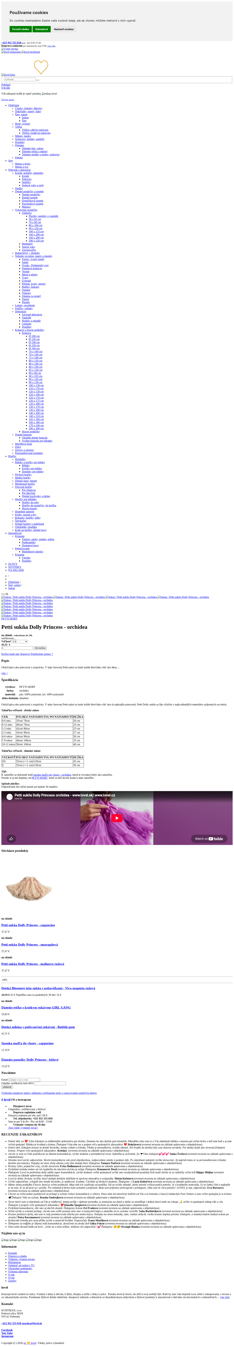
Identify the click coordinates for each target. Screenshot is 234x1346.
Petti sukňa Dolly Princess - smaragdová (29, 944)
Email (4, 1079)
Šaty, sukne (14, 585)
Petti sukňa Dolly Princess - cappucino (28, 925)
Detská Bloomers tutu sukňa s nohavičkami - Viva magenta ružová (48, 988)
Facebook (7, 1330)
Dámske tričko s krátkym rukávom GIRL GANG (36, 1007)
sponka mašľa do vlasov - (47, 774)
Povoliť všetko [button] (20, 29)
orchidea (66, 774)
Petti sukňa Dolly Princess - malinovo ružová (32, 964)
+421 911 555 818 (11, 1323)
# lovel (6, 1099)
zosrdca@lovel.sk (32, 1323)
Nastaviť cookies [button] (64, 29)
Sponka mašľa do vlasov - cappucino (27, 1043)
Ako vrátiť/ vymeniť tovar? (23, 1127)
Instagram (7, 1336)
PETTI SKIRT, (40, 777)
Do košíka (40, 648)
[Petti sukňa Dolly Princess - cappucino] (28, 915)
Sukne (11, 588)
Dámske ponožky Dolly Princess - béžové (29, 1059)
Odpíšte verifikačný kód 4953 (17, 1083)
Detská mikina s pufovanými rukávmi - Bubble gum (38, 1027)
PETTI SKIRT (9, 618)
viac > (4, 673)
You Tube (7, 1333)
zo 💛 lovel (29, 1343)
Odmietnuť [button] (41, 29)
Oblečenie (13, 582)
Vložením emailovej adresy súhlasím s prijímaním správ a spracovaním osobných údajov (49, 1093)
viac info (225, 1297)
